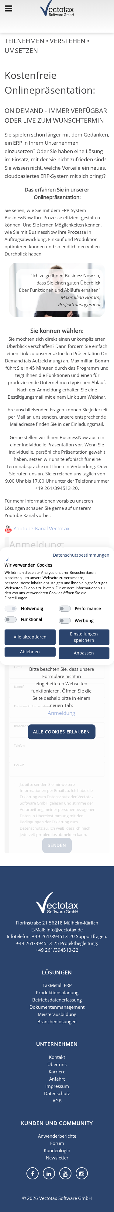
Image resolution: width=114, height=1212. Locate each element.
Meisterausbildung (57, 1014)
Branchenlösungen (57, 1021)
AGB (57, 1101)
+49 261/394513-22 (57, 950)
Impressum (57, 1086)
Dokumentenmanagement (57, 1007)
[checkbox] (11, 609)
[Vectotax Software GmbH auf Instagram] (82, 1173)
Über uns (57, 1064)
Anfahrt (57, 1079)
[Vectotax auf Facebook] (32, 1173)
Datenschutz (57, 1093)
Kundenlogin (57, 1150)
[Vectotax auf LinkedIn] (49, 1173)
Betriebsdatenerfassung (57, 1000)
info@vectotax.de (65, 930)
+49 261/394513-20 (53, 936)
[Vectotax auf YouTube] (65, 1173)
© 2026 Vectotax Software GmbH (57, 1198)
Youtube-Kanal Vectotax (41, 528)
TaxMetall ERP (57, 985)
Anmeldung (61, 712)
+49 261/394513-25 (37, 943)
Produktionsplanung (57, 992)
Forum (57, 1143)
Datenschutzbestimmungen (81, 555)
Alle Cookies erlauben (61, 732)
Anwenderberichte (57, 1136)
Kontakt (57, 1057)
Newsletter (57, 1158)
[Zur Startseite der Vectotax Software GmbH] (57, 907)
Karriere (57, 1072)
